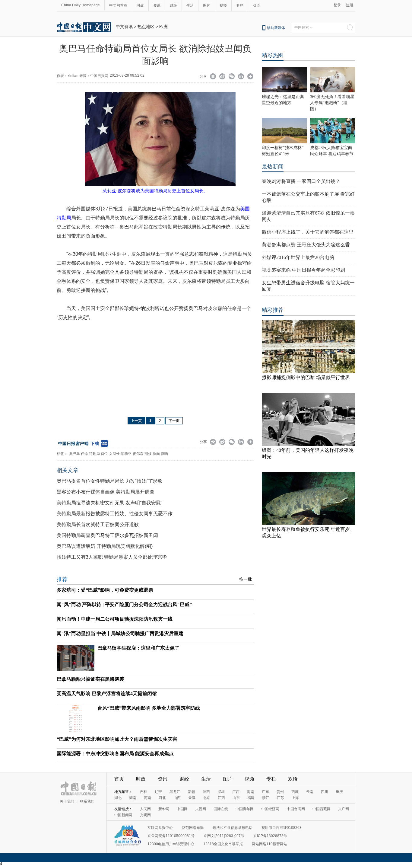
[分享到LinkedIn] (241, 77)
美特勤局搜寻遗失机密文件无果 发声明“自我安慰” (109, 502)
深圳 (221, 792)
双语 (256, 5)
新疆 (191, 792)
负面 (156, 454)
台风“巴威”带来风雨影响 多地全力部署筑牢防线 (148, 708)
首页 (119, 778)
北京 (206, 798)
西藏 (295, 792)
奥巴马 (74, 454)
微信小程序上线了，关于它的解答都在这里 (307, 232)
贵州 (280, 792)
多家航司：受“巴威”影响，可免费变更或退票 (105, 590)
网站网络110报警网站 (269, 844)
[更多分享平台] (250, 77)
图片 (206, 5)
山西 (177, 798)
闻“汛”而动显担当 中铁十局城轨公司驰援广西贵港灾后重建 (120, 633)
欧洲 (163, 26)
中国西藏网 (321, 809)
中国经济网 (270, 809)
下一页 (174, 421)
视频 (223, 5)
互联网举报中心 (160, 828)
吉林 (143, 792)
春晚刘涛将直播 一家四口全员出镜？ (301, 181)
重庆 (339, 792)
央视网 (200, 809)
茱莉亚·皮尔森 (132, 454)
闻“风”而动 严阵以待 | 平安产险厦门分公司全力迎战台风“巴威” (124, 604)
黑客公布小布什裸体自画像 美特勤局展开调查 (105, 491)
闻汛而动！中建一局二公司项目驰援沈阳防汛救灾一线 (115, 619)
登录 (337, 5)
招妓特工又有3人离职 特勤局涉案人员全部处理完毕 (112, 557)
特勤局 (94, 454)
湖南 (132, 798)
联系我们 (87, 801)
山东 (236, 798)
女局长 (114, 454)
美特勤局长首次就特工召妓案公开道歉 (98, 524)
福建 (251, 798)
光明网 (145, 815)
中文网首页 (118, 5)
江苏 (280, 798)
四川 (324, 792)
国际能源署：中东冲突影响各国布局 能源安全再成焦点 (115, 753)
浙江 (265, 798)
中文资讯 (124, 26)
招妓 (148, 454)
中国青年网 (245, 809)
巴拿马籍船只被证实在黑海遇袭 (90, 679)
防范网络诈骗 (193, 828)
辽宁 (158, 792)
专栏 (239, 5)
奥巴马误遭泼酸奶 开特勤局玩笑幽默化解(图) (105, 546)
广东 (265, 792)
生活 (190, 5)
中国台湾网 (296, 809)
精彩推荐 (273, 310)
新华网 (163, 809)
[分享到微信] (232, 77)
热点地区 (146, 26)
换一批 (245, 579)
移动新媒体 (276, 28)
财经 (173, 5)
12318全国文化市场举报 (223, 844)
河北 (162, 798)
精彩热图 (273, 55)
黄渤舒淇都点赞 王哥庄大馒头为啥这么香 (306, 244)
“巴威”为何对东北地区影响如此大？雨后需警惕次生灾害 (117, 739)
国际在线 (221, 809)
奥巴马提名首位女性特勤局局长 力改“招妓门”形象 (109, 481)
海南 (250, 792)
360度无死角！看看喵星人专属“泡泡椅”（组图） (332, 102)
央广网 (343, 809)
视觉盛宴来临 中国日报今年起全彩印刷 (303, 270)
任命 (84, 454)
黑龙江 (175, 792)
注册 (349, 5)
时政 (140, 5)
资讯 (156, 5)
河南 (147, 798)
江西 (221, 798)
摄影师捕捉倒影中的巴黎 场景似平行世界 (306, 377)
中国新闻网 (123, 815)
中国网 (182, 809)
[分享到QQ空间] (213, 77)
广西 (235, 792)
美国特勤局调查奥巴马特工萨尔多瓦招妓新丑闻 (107, 535)
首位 (104, 454)
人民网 (145, 809)
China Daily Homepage (80, 5)
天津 (191, 798)
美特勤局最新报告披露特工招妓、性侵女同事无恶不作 (115, 513)
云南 (309, 792)
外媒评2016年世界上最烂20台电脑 (298, 257)
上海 (295, 798)
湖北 (118, 798)
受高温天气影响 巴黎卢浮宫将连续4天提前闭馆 (107, 693)
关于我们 (67, 801)
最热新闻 (273, 167)
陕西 (206, 792)
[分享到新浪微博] (222, 77)
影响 (164, 454)
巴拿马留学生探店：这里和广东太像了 (138, 647)
